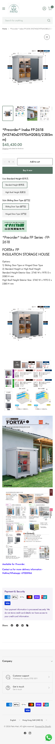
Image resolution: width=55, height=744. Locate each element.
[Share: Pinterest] (22, 625)
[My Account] (44, 8)
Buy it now (27, 170)
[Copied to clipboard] (27, 625)
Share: (5, 625)
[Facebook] (25, 733)
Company (7, 661)
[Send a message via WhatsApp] (48, 737)
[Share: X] (17, 625)
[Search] (49, 20)
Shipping (5, 148)
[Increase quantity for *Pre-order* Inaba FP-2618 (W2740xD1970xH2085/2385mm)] (13, 161)
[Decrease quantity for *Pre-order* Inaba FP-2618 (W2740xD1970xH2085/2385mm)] (4, 161)
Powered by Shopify (43, 726)
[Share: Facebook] (12, 625)
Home (4, 29)
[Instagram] (30, 733)
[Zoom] (47, 37)
